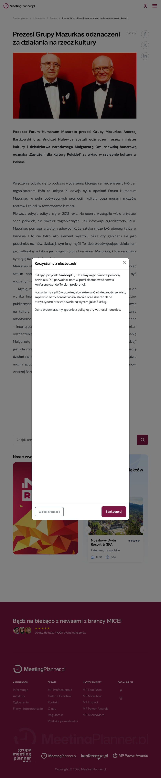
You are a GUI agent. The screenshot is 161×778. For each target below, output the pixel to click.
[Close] (125, 262)
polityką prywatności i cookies (99, 310)
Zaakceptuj (114, 512)
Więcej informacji (49, 511)
